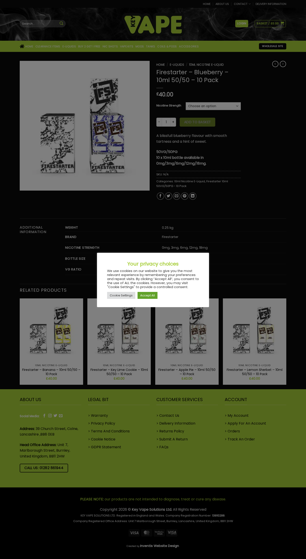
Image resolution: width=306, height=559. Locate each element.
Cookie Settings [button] (121, 295)
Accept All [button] (147, 295)
